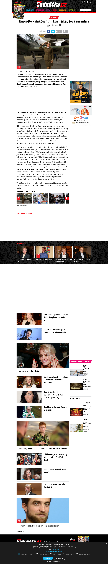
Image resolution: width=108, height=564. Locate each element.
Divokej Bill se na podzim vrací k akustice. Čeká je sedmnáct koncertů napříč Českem (87, 407)
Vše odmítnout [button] (59, 558)
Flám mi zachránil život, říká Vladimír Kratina (54, 485)
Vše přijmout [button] (47, 558)
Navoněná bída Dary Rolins (29, 371)
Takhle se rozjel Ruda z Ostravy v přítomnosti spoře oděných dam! (56, 457)
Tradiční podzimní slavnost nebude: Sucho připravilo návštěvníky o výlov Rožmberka (87, 424)
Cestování (62, 10)
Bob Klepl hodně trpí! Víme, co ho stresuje (55, 408)
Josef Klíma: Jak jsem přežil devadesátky (87, 383)
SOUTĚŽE (57, 541)
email (60, 31)
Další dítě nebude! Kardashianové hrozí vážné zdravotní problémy (54, 395)
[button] (54, 551)
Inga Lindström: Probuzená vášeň (86, 368)
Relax (53, 10)
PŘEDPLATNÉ (47, 541)
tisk (67, 31)
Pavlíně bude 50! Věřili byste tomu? (55, 471)
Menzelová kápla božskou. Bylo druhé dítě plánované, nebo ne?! (56, 317)
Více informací (56, 549)
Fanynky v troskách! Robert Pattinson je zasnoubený (39, 526)
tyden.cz (85, 431)
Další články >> (20, 531)
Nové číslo (19, 2)
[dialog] (54, 553)
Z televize (40, 10)
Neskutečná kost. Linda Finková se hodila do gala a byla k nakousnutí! (56, 380)
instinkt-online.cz (85, 414)
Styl (48, 10)
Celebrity (30, 10)
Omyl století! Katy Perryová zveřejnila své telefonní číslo (55, 331)
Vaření (72, 10)
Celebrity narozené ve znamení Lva (44, 259)
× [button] (106, 543)
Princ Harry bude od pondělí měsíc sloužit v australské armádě (43, 449)
